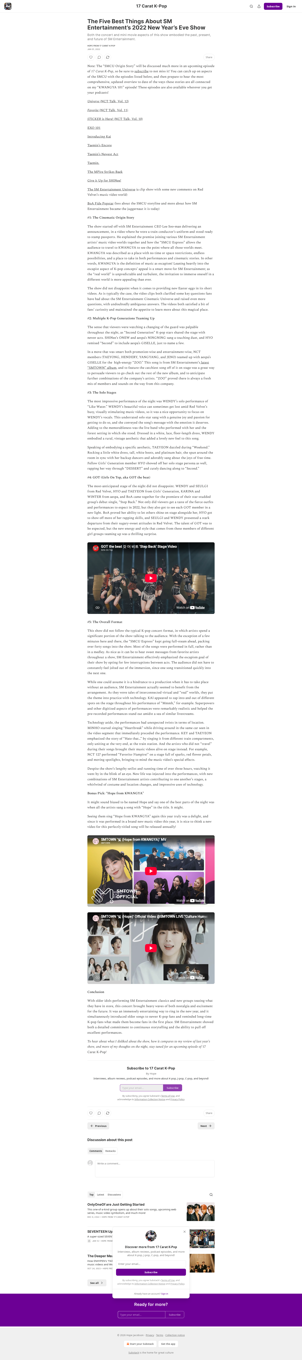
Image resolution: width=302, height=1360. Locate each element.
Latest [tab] (100, 1194)
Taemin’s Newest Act (102, 154)
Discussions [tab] (114, 1194)
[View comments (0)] (99, 57)
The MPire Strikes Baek (105, 171)
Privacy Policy (177, 1283)
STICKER (94, 119)
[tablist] (102, 1151)
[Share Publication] (259, 6)
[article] (151, 1213)
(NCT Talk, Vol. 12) (114, 101)
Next (203, 1126)
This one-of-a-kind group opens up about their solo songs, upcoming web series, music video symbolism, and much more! (131, 1211)
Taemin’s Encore (99, 145)
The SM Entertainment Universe (111, 189)
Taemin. (93, 163)
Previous (100, 1126)
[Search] (251, 6)
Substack (133, 1352)
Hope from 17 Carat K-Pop (101, 46)
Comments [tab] (95, 1151)
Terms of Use (168, 1280)
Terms (159, 1335)
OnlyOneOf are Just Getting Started (116, 1205)
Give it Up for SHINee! (104, 180)
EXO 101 (93, 127)
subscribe (141, 71)
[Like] (90, 57)
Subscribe (273, 6)
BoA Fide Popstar (100, 203)
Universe (93, 101)
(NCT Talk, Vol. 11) (113, 110)
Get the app (168, 1344)
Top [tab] (91, 1194)
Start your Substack (142, 1344)
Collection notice (175, 1335)
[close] (184, 1231)
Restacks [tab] (110, 1151)
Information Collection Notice (150, 1283)
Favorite (93, 110)
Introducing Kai (99, 136)
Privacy (150, 1335)
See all (94, 1283)
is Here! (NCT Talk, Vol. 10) (122, 119)
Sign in (291, 6)
